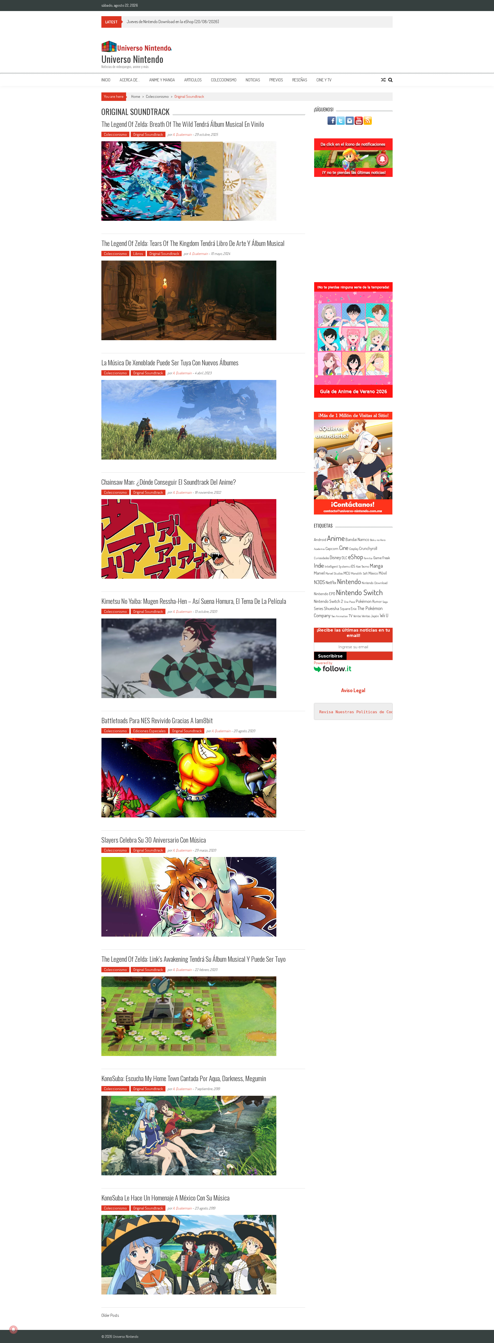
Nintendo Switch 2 (328, 601)
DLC (344, 558)
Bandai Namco (357, 539)
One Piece (349, 602)
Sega (385, 602)
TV (350, 615)
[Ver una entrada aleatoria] (383, 80)
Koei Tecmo (362, 566)
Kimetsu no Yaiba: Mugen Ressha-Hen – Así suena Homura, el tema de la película (193, 601)
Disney (335, 557)
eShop (355, 557)
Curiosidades (321, 558)
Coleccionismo (223, 79)
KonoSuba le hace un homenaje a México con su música (165, 1198)
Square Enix (348, 608)
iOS (352, 566)
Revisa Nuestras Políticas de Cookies (361, 712)
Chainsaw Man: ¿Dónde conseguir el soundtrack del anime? (168, 482)
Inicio (105, 79)
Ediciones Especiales (149, 730)
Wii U (384, 615)
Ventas (357, 616)
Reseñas (299, 79)
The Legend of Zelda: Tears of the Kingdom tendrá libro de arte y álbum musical (193, 243)
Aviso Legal (353, 690)
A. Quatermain (182, 134)
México (373, 573)
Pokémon (364, 601)
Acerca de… (130, 79)
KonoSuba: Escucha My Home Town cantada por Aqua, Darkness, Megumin (183, 1078)
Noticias (253, 79)
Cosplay (353, 549)
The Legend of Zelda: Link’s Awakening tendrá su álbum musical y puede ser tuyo (193, 959)
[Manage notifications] (13, 1330)
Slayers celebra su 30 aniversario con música (153, 840)
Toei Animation (339, 616)
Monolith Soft (359, 573)
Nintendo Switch (359, 592)
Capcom (331, 548)
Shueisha (331, 608)
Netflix (331, 582)
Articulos (193, 79)
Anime (336, 538)
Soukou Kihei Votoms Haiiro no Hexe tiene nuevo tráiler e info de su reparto (185, 21)
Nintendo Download (374, 583)
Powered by (323, 662)
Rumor (377, 601)
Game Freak (381, 557)
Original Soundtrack (148, 134)
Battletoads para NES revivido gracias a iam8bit (157, 720)
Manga (376, 565)
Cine (343, 547)
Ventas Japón (370, 616)
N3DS (319, 582)
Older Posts (110, 1316)
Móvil (383, 573)
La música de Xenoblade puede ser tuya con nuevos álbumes (170, 362)
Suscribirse (330, 656)
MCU (346, 573)
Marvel (319, 573)
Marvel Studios (334, 573)
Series (318, 608)
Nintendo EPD (324, 593)
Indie (319, 565)
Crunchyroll (368, 548)
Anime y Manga (162, 79)
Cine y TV (324, 79)
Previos (276, 79)
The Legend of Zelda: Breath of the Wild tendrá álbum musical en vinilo (182, 124)
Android (320, 539)
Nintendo (349, 581)
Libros (138, 253)
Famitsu (368, 558)
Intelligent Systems (337, 566)
